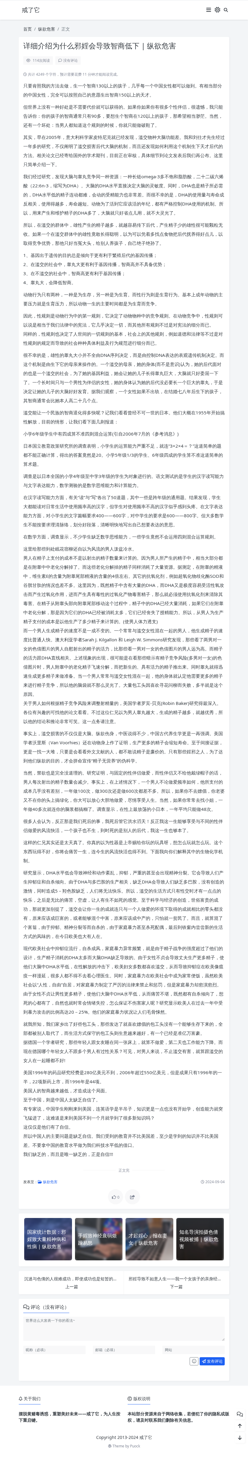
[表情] (194, 1361)
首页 (27, 29)
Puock (135, 1446)
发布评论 (214, 1361)
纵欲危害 (46, 29)
